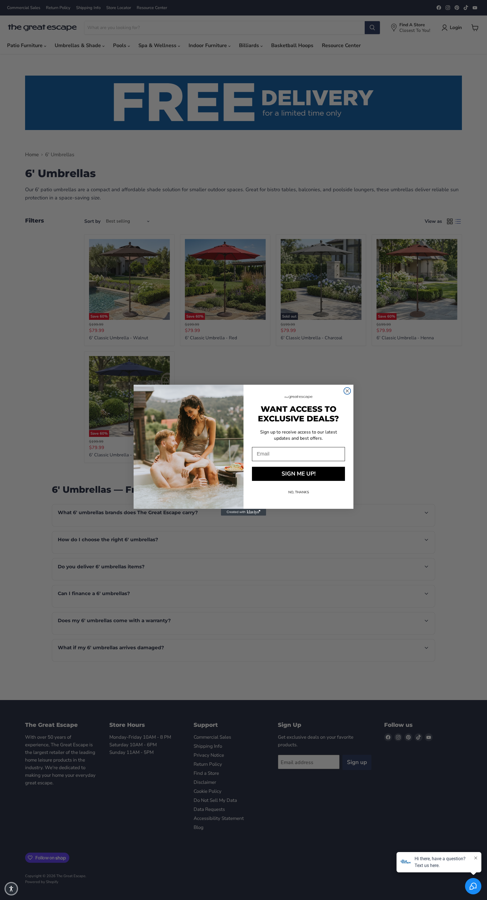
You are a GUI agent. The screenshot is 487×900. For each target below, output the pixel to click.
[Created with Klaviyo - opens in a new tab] (243, 512)
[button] (11, 888)
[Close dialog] (347, 391)
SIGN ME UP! (299, 473)
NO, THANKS (298, 492)
